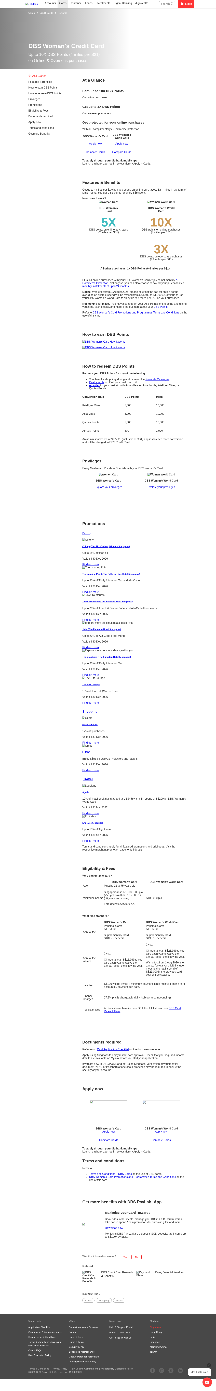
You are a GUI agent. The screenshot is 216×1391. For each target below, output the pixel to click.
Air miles (94, 385)
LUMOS (86, 752)
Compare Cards (95, 152)
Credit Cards (46, 13)
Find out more (90, 564)
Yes (125, 1257)
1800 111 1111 (126, 1332)
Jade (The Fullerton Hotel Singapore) (101, 629)
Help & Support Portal (120, 1327)
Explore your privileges (108, 487)
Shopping (90, 711)
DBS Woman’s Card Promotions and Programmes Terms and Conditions (135, 312)
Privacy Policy (59, 1368)
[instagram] (161, 1370)
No (136, 1257)
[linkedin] (180, 1370)
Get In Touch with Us (120, 1337)
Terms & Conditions (38, 1368)
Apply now (95, 143)
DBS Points (161, 306)
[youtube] (170, 1370)
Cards (31, 13)
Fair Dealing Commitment (84, 1368)
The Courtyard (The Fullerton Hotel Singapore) (106, 657)
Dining (87, 533)
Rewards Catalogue (157, 379)
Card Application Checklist (113, 1049)
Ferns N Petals (90, 724)
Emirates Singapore (92, 823)
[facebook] (152, 1370)
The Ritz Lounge (91, 684)
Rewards (62, 13)
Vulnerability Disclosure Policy (117, 1368)
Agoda (85, 792)
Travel (88, 779)
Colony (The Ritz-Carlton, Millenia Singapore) (106, 546)
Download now (114, 1227)
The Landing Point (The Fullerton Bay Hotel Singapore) (111, 574)
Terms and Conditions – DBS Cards (110, 1173)
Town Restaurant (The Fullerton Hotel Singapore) (107, 601)
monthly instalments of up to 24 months (105, 286)
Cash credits (96, 382)
